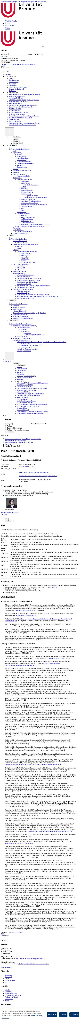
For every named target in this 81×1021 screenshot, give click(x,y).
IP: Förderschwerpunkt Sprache (18, 112)
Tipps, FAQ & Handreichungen (18, 87)
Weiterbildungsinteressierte (13, 995)
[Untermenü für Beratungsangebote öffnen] (25, 273)
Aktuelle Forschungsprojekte (10, 512)
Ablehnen (63, 1014)
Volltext (5, 56)
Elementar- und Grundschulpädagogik (20, 107)
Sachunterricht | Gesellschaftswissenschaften (22, 125)
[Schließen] (9, 237)
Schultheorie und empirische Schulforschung (23, 105)
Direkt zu (8, 75)
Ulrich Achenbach (17, 932)
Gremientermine (14, 80)
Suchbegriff (4, 54)
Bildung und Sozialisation (17, 96)
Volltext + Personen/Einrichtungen (14, 60)
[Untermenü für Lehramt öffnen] (18, 250)
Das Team (4, 514)
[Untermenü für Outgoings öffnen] (28, 331)
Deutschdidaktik (14, 119)
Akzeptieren (74, 1014)
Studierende (8, 992)
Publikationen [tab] (9, 521)
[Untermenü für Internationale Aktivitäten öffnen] (29, 340)
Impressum (8, 975)
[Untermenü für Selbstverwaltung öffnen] (24, 174)
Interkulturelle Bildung (16, 98)
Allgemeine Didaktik (15, 103)
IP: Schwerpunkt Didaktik (17, 114)
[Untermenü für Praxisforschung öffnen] (31, 194)
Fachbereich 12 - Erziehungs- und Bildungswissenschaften (19, 64)
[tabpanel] (40, 558)
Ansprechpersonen (6, 967)
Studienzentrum (13, 82)
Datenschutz (8, 977)
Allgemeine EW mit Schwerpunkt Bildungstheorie (24, 94)
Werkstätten (12, 91)
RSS (2, 934)
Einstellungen (52, 1014)
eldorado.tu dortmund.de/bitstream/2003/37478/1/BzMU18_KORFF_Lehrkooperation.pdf (33, 764)
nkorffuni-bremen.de (33, 472)
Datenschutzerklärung (35, 1015)
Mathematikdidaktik (15, 121)
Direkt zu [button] (8, 361)
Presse (7, 1000)
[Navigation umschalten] (43, 46)
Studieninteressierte (11, 993)
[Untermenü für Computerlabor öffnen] (23, 230)
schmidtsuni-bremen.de (33, 964)
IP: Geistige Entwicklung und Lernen (20, 118)
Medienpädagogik (14, 110)
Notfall (7, 978)
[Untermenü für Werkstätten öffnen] (21, 178)
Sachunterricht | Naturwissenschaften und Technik (24, 123)
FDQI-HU (54, 587)
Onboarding (12, 85)
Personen (11, 78)
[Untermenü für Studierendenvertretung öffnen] (28, 264)
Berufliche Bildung (15, 109)
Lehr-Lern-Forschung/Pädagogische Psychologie (24, 100)
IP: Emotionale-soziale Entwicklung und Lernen (24, 116)
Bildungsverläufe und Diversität (19, 101)
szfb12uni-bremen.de (30, 959)
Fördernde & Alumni (11, 997)
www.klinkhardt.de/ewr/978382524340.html (19, 843)
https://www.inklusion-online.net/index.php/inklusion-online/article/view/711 (32, 664)
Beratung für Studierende (16, 89)
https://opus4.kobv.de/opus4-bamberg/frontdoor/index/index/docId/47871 (50, 831)
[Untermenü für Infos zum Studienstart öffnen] (27, 241)
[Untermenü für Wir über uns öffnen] (29, 183)
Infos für (7, 990)
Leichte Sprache (10, 980)
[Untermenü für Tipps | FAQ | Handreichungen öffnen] (32, 289)
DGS (6, 982)
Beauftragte (12, 83)
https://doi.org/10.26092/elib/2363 (25, 610)
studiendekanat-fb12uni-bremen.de (38, 476)
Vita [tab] (7, 519)
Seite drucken (5, 936)
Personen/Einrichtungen (10, 58)
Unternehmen (9, 999)
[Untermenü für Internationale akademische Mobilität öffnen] (36, 326)
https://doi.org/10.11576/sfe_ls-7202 (59, 658)
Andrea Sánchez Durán (26, 466)
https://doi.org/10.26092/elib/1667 (26, 615)
